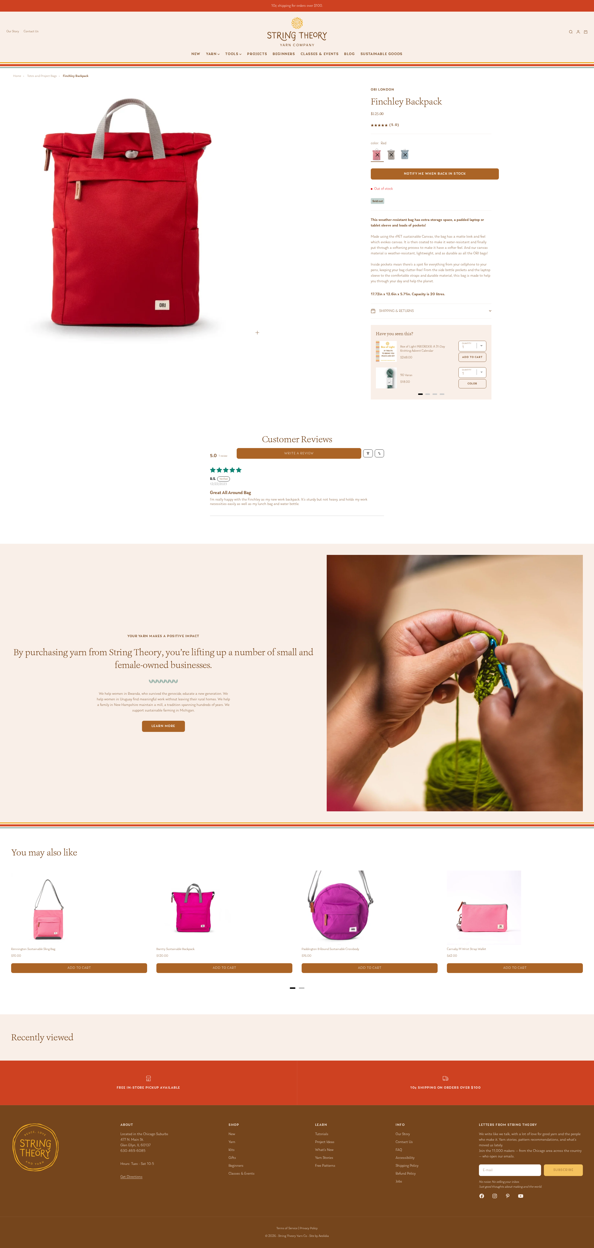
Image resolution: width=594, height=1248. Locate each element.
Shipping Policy (407, 1166)
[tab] (420, 394)
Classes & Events (320, 54)
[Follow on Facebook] (481, 1196)
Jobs (399, 1181)
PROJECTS (257, 54)
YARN (211, 54)
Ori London (382, 90)
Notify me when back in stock (435, 174)
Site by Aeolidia (319, 1236)
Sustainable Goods (382, 54)
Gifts (232, 1158)
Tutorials (321, 1134)
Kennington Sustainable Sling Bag (33, 949)
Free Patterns (325, 1166)
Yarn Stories (324, 1158)
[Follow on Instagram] (494, 1196)
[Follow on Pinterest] (507, 1196)
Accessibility (405, 1158)
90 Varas (406, 375)
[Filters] (368, 453)
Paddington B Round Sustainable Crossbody (330, 949)
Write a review (299, 453)
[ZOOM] (257, 332)
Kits (232, 1150)
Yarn (232, 1142)
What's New (324, 1150)
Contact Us (31, 31)
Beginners (284, 54)
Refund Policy (406, 1174)
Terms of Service (286, 1228)
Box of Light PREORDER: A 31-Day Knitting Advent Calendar (422, 349)
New (195, 54)
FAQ (399, 1150)
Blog (349, 54)
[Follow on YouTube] (520, 1196)
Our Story (12, 31)
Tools (231, 54)
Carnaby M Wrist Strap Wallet (466, 949)
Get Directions (131, 1177)
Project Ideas (324, 1142)
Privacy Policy (309, 1228)
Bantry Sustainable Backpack (175, 949)
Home (17, 76)
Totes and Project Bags (42, 76)
